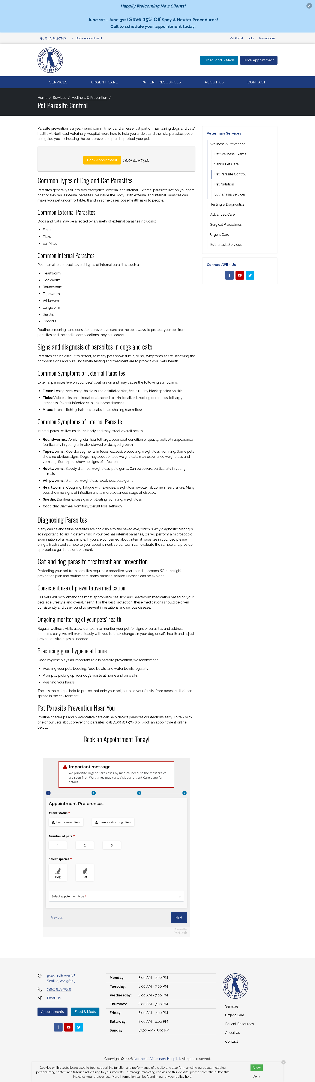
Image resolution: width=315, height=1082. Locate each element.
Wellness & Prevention (89, 98)
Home (42, 98)
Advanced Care (222, 214)
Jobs (251, 38)
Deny (256, 1076)
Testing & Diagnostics (227, 204)
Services (58, 82)
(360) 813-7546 (136, 160)
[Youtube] (240, 275)
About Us (214, 82)
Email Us (54, 998)
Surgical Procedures (226, 224)
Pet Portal (236, 38)
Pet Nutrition (224, 184)
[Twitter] (250, 275)
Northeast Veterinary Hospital (157, 1059)
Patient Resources (161, 82)
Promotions (267, 38)
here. (188, 1076)
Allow (257, 1067)
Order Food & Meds (219, 60)
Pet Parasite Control (230, 174)
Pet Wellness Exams (230, 154)
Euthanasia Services (230, 194)
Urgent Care (104, 82)
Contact (257, 82)
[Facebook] (229, 275)
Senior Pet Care (226, 164)
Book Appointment (259, 60)
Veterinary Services (224, 133)
